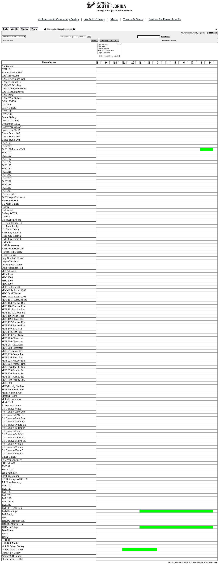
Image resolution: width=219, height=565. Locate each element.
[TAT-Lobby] (106, 46)
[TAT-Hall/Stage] (106, 44)
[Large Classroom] (106, 53)
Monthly (24, 29)
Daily (5, 29)
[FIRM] (119, 44)
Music (114, 19)
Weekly (14, 29)
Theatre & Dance (133, 19)
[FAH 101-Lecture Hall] (106, 51)
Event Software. (197, 562)
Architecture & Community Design (58, 19)
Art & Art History (94, 19)
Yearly (34, 29)
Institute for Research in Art (165, 19)
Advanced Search (169, 40)
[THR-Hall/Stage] (106, 49)
